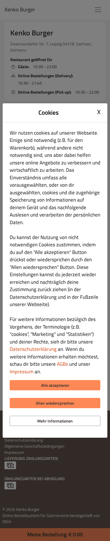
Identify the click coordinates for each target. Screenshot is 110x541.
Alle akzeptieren (55, 385)
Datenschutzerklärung (33, 349)
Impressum (21, 371)
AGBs (62, 364)
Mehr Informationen (55, 421)
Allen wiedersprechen (55, 403)
